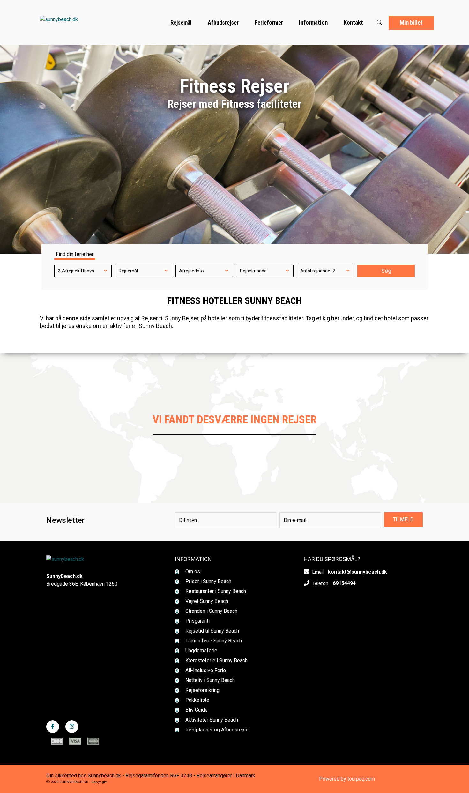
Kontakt (353, 22)
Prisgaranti (197, 621)
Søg (386, 271)
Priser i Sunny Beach (207, 581)
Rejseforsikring (202, 690)
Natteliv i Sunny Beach (209, 680)
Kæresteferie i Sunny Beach (216, 660)
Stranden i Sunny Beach (210, 611)
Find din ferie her (74, 254)
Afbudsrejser (223, 22)
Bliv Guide (196, 710)
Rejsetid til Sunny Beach (211, 631)
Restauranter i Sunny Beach (215, 591)
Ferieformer (269, 22)
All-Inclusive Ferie (205, 670)
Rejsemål (181, 22)
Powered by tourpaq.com (347, 779)
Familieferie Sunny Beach (213, 641)
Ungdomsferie (200, 651)
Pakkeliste (196, 700)
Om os (192, 571)
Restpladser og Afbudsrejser (217, 730)
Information (313, 22)
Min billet (411, 22)
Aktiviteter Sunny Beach (211, 720)
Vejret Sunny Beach (206, 601)
